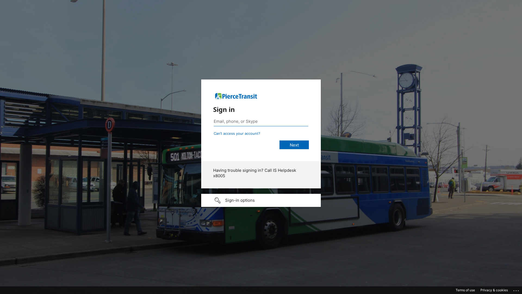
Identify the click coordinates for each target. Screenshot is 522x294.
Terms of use (465, 290)
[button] (261, 200)
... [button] (516, 289)
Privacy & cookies (494, 290)
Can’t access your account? (237, 133)
